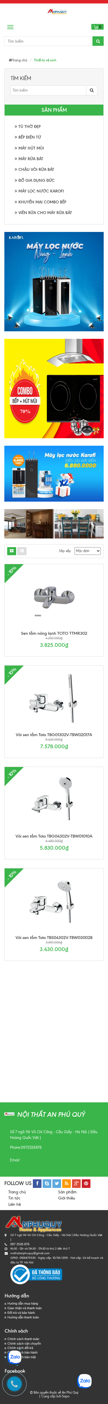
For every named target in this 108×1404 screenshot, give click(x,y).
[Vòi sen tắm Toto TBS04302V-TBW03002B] (54, 900)
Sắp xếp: (65, 551)
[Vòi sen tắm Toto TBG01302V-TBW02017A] (54, 698)
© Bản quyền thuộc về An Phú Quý (54, 1392)
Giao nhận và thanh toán (24, 1308)
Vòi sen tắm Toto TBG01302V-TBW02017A (54, 734)
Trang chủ (17, 1192)
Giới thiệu (66, 1198)
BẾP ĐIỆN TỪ (29, 137)
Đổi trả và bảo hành (21, 1312)
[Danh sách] (11, 551)
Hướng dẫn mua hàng (22, 1303)
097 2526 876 (19, 1244)
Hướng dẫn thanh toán (23, 1317)
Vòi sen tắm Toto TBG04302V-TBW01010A (54, 836)
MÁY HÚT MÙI (30, 148)
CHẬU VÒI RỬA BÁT (35, 169)
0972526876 (31, 1147)
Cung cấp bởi (50, 1396)
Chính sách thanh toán (23, 1339)
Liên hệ (14, 1204)
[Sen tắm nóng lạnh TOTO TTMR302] (54, 596)
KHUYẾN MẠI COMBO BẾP (41, 202)
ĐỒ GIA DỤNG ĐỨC (36, 180)
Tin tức (14, 1198)
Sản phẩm (67, 1192)
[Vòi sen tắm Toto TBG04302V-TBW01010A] (54, 799)
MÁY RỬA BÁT (30, 158)
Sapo (65, 1396)
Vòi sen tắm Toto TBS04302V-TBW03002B (54, 937)
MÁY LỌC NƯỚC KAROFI (40, 191)
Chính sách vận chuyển (24, 1343)
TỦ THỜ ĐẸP (29, 126)
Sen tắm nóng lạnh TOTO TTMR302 (54, 633)
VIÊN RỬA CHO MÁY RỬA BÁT (44, 212)
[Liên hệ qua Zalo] (14, 1357)
